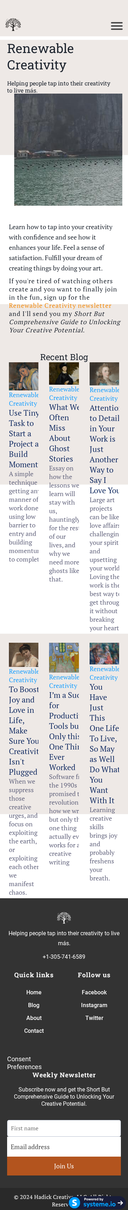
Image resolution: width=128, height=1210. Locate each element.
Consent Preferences (24, 1062)
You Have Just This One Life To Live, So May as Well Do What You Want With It (105, 743)
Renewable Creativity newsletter (60, 305)
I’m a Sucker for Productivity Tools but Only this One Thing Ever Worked (70, 731)
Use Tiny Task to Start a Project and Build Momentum (29, 438)
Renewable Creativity (24, 398)
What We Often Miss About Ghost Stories (65, 433)
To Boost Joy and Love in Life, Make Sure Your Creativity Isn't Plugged (26, 730)
